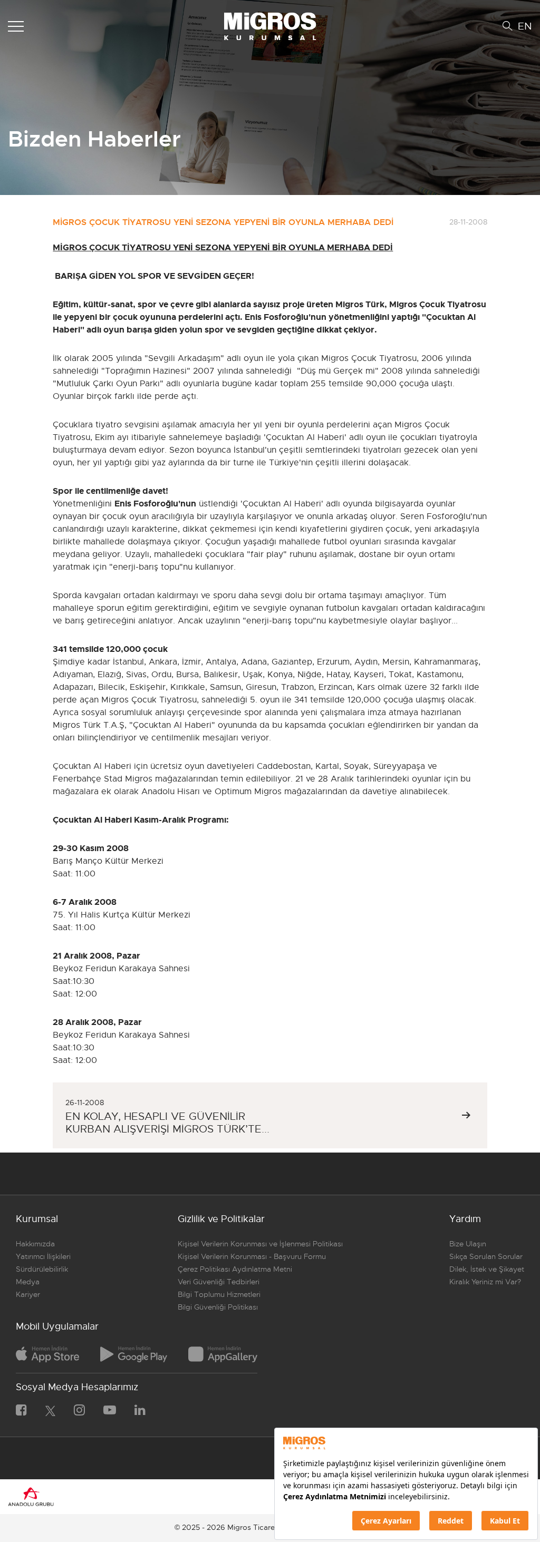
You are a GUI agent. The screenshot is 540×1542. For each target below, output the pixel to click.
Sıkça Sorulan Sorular (486, 1256)
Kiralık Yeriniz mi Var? (485, 1281)
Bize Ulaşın (467, 1243)
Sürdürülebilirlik (42, 1269)
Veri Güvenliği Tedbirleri (218, 1281)
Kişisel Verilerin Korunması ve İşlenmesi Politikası (260, 1243)
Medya (28, 1281)
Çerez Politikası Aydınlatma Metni (235, 1269)
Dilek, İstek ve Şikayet (486, 1269)
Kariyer (28, 1294)
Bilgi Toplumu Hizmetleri (219, 1294)
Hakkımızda (35, 1243)
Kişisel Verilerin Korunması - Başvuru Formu (252, 1256)
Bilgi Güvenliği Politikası (218, 1307)
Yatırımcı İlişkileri (43, 1256)
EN (525, 26)
